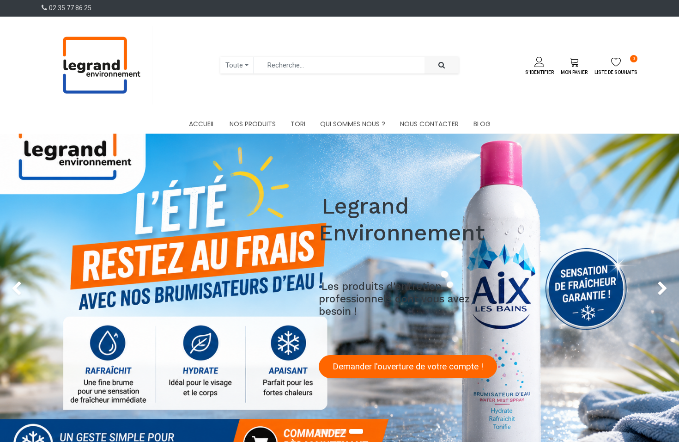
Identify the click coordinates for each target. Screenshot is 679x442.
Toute (234, 65)
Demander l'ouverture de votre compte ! (408, 367)
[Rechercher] (441, 65)
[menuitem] (201, 124)
